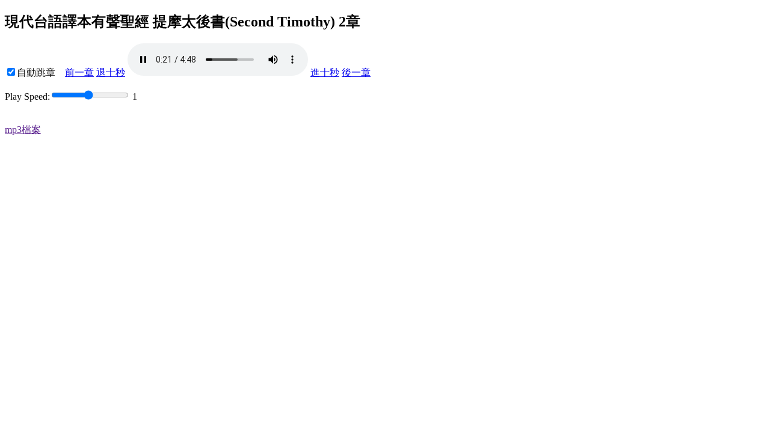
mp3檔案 (23, 129)
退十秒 (110, 72)
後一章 (356, 72)
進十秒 (324, 72)
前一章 (79, 72)
